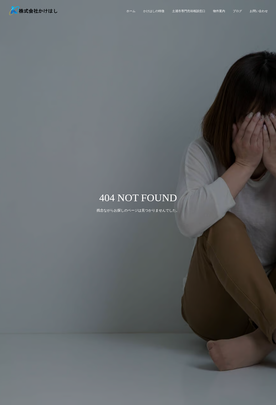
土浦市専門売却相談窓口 (188, 11)
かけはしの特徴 (153, 11)
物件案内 (219, 11)
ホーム (130, 11)
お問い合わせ (259, 11)
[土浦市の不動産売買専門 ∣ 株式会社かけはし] (33, 10)
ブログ (237, 11)
